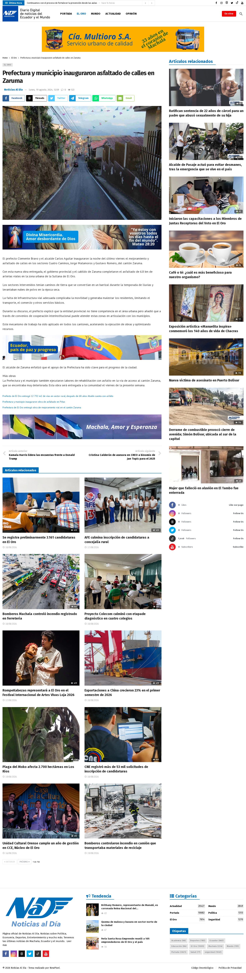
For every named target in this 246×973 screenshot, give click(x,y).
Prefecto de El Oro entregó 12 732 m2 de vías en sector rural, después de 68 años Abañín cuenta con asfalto (58, 396)
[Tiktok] (237, 3)
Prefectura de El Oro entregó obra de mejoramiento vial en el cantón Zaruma (42, 407)
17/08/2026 (93, 547)
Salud (195, 952)
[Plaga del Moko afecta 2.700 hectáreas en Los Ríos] (41, 734)
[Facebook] (216, 3)
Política (225, 912)
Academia (179, 940)
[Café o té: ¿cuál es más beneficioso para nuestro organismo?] (206, 249)
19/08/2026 (11, 776)
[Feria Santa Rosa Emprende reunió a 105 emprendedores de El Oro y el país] (92, 943)
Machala (215, 946)
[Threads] (227, 3)
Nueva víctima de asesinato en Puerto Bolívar (204, 380)
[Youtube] (242, 3)
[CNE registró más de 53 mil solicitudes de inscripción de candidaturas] (123, 734)
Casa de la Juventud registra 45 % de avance (48, 3)
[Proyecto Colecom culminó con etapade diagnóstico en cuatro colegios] (123, 581)
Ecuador (217, 940)
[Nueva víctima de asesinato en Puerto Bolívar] (206, 357)
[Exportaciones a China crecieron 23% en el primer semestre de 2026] (123, 658)
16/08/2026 (11, 853)
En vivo (229, 13)
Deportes (197, 940)
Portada (187, 912)
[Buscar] (240, 13)
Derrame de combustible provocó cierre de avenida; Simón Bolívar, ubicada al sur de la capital (202, 434)
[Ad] (123, 39)
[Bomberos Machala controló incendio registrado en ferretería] (41, 581)
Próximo (24, 862)
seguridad (213, 952)
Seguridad (225, 919)
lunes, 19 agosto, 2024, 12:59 (44, 89)
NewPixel (55, 967)
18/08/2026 (11, 547)
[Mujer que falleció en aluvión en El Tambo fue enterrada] (206, 465)
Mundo (225, 906)
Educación (179, 946)
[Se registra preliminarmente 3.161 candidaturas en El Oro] (41, 505)
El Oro (7, 65)
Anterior (10, 862)
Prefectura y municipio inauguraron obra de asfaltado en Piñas (34, 401)
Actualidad (187, 906)
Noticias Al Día (13, 89)
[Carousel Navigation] (148, 3)
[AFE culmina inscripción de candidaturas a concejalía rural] (123, 505)
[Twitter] (232, 3)
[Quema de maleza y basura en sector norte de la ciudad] (92, 926)
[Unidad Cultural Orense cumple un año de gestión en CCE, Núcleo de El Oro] (41, 811)
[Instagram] (221, 3)
